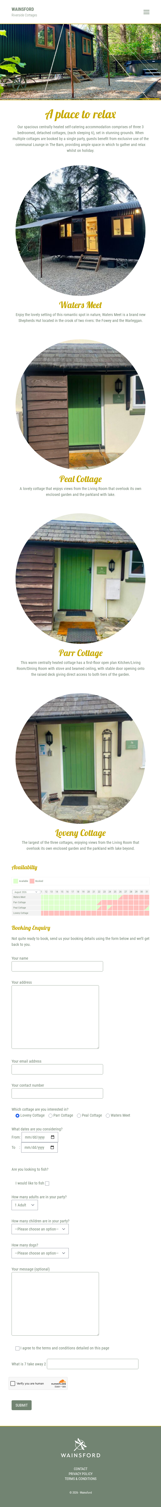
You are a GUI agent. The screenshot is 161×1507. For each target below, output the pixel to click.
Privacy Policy (80, 1474)
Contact (80, 1469)
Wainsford (23, 9)
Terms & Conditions (80, 1479)
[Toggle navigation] (146, 11)
